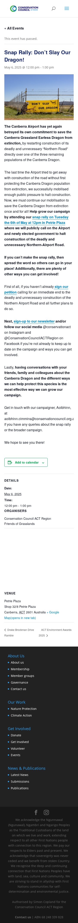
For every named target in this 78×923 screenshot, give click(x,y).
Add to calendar (27, 462)
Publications (20, 788)
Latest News (19, 775)
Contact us (18, 689)
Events (15, 755)
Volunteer (18, 748)
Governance (19, 682)
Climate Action (21, 715)
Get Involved (20, 742)
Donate (16, 735)
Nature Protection (24, 709)
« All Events (14, 28)
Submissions (20, 781)
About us (17, 662)
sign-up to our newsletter (34, 321)
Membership (20, 669)
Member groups (22, 676)
